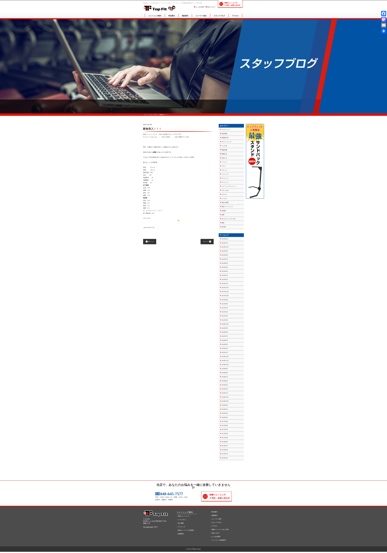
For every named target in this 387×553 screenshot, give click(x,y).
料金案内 (171, 16)
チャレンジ (225, 182)
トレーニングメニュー (229, 186)
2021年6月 (225, 312)
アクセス (235, 16)
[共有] (384, 31)
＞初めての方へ (215, 533)
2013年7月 (225, 454)
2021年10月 (225, 295)
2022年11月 (225, 247)
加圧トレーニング (227, 206)
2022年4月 (225, 271)
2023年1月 (225, 243)
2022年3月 (225, 275)
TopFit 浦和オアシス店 (182, 137)
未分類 (224, 227)
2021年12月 (225, 287)
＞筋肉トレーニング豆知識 (185, 530)
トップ (145, 114)
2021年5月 (225, 316)
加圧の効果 (225, 202)
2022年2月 (225, 279)
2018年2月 (225, 417)
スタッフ (224, 170)
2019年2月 (225, 389)
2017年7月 (225, 429)
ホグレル (224, 194)
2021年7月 (225, 308)
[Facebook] (384, 13)
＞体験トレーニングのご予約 (219, 529)
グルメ (224, 166)
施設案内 (185, 16)
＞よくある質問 (215, 536)
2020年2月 (225, 348)
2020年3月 (225, 344)
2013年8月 (225, 450)
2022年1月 (225, 283)
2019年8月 (225, 373)
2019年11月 (225, 360)
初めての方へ (211, 7)
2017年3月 (225, 437)
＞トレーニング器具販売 (218, 540)
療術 (223, 223)
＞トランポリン (182, 519)
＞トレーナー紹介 (216, 519)
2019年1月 (225, 393)
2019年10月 (225, 364)
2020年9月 (225, 328)
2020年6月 (225, 340)
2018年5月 (225, 409)
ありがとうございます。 (229, 219)
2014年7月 (225, 446)
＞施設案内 (213, 515)
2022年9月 (225, 251)
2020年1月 (225, 352)
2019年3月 (225, 385)
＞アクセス (213, 526)
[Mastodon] (384, 19)
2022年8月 (225, 255)
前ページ (151, 241)
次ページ (206, 241)
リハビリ (224, 198)
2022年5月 (225, 267)
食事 (223, 215)
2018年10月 (225, 401)
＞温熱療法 (180, 534)
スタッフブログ (219, 16)
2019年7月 (225, 377)
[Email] (384, 25)
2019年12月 (225, 356)
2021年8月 (225, 304)
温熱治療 (224, 150)
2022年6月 (225, 263)
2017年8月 (225, 425)
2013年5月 (225, 458)
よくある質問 (199, 7)
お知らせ (224, 158)
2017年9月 (225, 421)
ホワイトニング (226, 141)
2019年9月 (225, 368)
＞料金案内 (213, 512)
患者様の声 (225, 137)
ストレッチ (225, 174)
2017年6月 (225, 433)
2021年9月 (225, 300)
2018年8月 (225, 405)
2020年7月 (225, 336)
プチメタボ (225, 190)
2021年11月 (225, 291)
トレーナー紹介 (201, 16)
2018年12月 (225, 397)
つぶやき (224, 145)
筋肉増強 (224, 133)
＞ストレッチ (181, 526)
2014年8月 (225, 442)
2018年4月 (225, 413)
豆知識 (224, 210)
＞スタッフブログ (216, 522)
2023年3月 (225, 239)
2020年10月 (225, 324)
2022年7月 (225, 259)
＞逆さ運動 (180, 523)
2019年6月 (225, 381)
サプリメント (226, 129)
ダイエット (225, 178)
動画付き (224, 154)
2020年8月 (225, 332)
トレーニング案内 (154, 16)
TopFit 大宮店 (165, 137)
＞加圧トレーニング (183, 516)
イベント (224, 162)
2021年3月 (225, 320)
